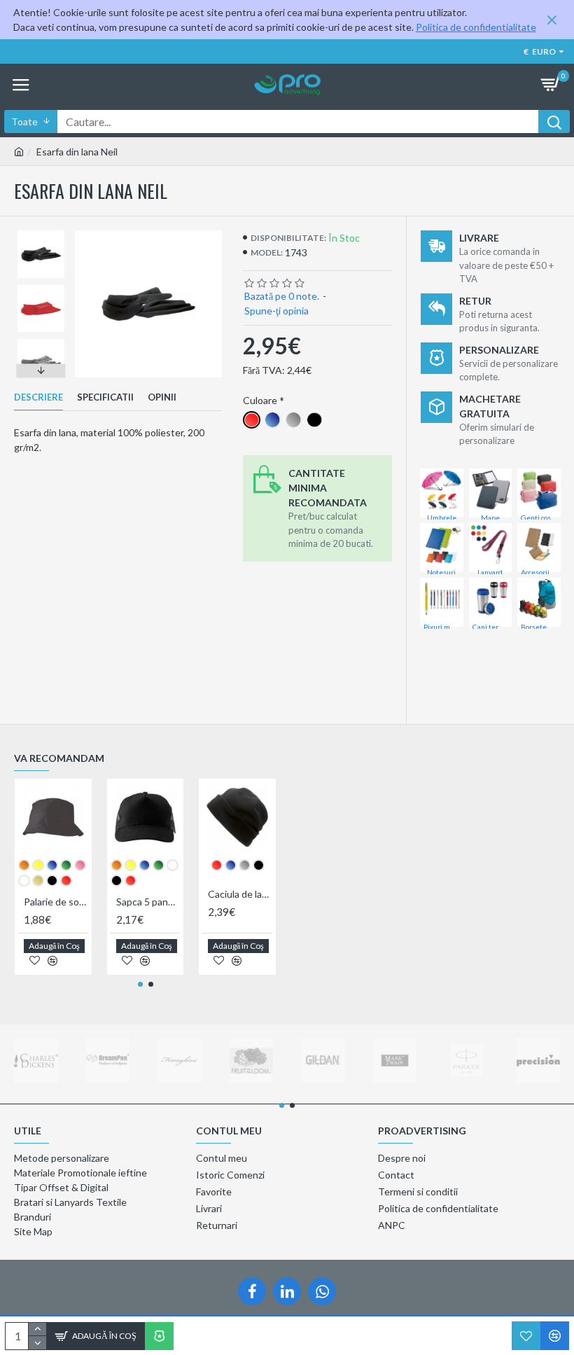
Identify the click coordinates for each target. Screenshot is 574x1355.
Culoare (260, 400)
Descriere (38, 397)
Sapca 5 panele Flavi (148, 902)
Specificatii (105, 397)
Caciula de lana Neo (240, 894)
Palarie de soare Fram (56, 902)
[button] (41, 234)
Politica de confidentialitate (476, 27)
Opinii (162, 397)
